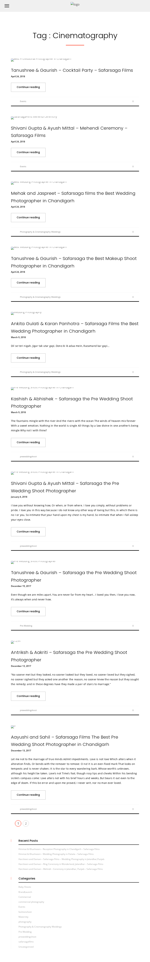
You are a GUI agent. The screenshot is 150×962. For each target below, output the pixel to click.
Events (23, 101)
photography (24, 921)
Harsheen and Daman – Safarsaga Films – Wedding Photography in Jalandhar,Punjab (61, 859)
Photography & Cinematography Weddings (40, 231)
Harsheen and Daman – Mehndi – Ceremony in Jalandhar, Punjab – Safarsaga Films (60, 869)
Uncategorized (25, 946)
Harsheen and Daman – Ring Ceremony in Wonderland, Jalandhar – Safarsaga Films (60, 864)
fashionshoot (25, 911)
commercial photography (31, 901)
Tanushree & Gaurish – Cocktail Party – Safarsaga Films (72, 70)
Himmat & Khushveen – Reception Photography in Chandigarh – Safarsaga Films (59, 849)
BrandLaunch (25, 892)
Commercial (24, 896)
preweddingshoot (28, 456)
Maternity (23, 916)
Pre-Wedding (26, 625)
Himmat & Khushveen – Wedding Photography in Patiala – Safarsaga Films (56, 854)
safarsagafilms (26, 941)
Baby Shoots (24, 886)
